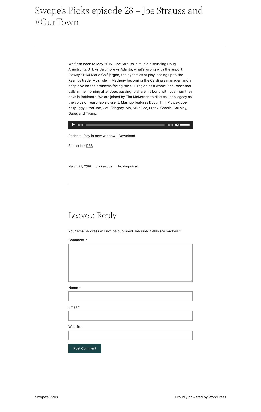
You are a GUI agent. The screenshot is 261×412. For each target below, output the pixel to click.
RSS (89, 146)
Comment (77, 240)
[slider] (185, 124)
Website (74, 327)
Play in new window (99, 136)
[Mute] (177, 125)
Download (127, 136)
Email (74, 307)
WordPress (217, 397)
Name (74, 288)
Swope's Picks (46, 397)
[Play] (73, 125)
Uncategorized (127, 166)
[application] (130, 125)
